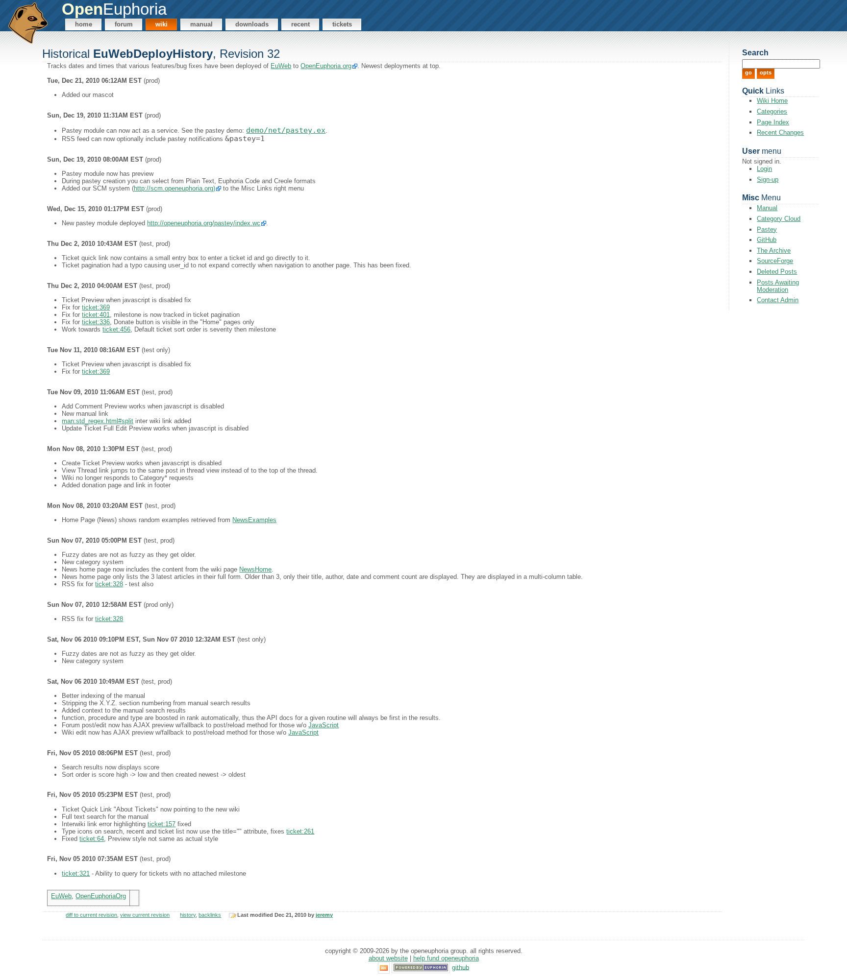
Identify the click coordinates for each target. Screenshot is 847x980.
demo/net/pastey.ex (285, 130)
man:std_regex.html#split (97, 421)
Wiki (161, 24)
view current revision (145, 915)
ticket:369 (96, 307)
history (188, 915)
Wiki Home (772, 100)
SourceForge (775, 260)
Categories (772, 111)
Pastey (767, 229)
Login (764, 168)
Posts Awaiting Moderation (778, 286)
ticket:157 (161, 824)
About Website (388, 958)
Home (83, 24)
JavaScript (323, 725)
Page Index (773, 122)
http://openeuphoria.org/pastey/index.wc (203, 223)
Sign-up (767, 179)
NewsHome (255, 569)
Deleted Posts (777, 271)
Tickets (342, 24)
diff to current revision (91, 915)
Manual (201, 24)
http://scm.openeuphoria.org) (174, 188)
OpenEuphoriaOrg (100, 896)
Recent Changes (780, 132)
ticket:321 (76, 873)
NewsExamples (254, 520)
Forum (124, 24)
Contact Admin (777, 300)
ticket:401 (96, 314)
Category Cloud (778, 218)
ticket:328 (109, 584)
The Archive (774, 250)
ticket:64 (91, 838)
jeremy (324, 915)
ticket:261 (300, 831)
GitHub (766, 239)
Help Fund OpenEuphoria (446, 958)
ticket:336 (96, 322)
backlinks (210, 915)
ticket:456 (116, 329)
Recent (300, 24)
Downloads (252, 24)
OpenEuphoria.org (325, 66)
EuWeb (281, 66)
